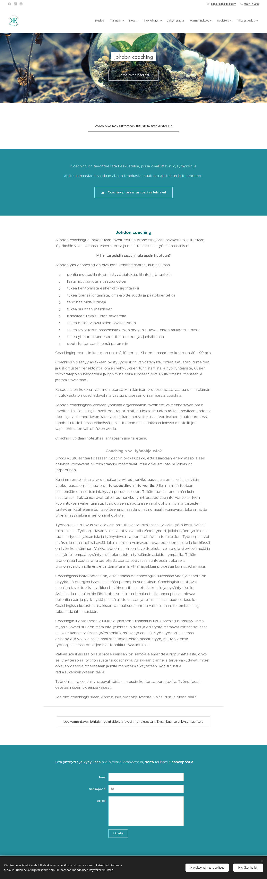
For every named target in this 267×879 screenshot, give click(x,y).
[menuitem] (100, 20)
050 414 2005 (251, 3)
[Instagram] (21, 4)
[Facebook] (9, 4)
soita (149, 761)
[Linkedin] (15, 4)
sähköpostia (182, 761)
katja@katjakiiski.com (223, 3)
